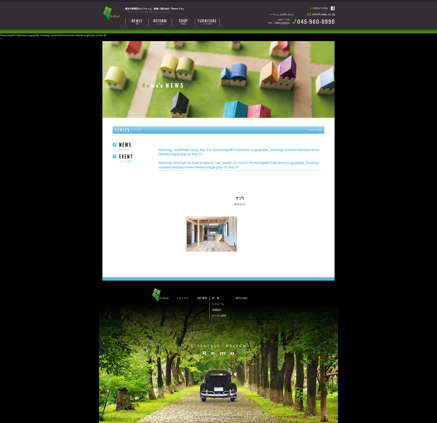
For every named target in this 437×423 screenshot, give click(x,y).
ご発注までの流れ (320, 8)
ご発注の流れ (241, 298)
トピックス (182, 298)
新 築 (215, 298)
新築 (137, 21)
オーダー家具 (207, 21)
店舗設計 (183, 21)
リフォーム (160, 21)
